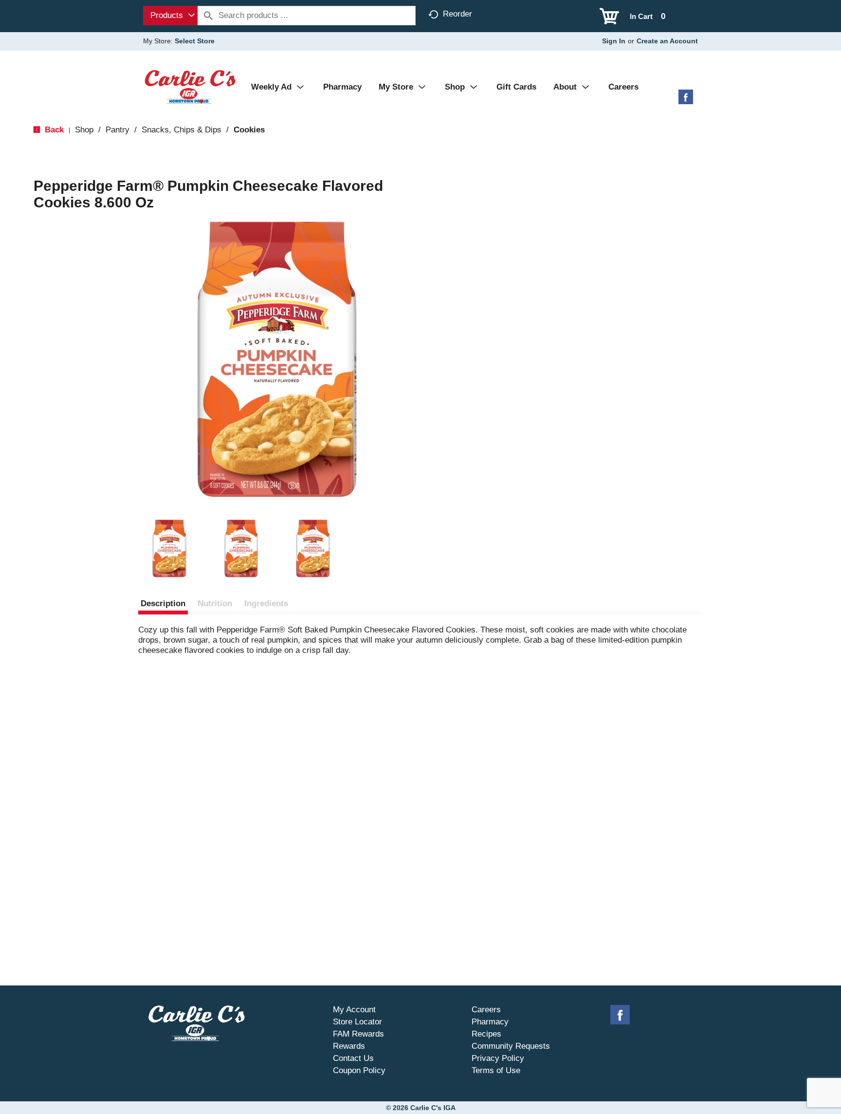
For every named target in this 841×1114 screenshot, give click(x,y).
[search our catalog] (208, 15)
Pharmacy (490, 1021)
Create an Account (667, 41)
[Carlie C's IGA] (190, 86)
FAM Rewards (358, 1034)
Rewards (349, 1046)
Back (53, 129)
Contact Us (353, 1058)
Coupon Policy (359, 1070)
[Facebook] (685, 100)
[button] (169, 549)
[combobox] (170, 15)
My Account (354, 1009)
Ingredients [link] (266, 603)
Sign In (613, 41)
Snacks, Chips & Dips (181, 129)
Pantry (117, 129)
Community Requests (511, 1046)
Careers (486, 1009)
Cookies (249, 129)
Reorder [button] (457, 14)
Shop (84, 129)
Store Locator (357, 1021)
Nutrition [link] (215, 603)
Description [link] (163, 603)
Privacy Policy (498, 1058)
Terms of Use (496, 1070)
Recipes (486, 1034)
